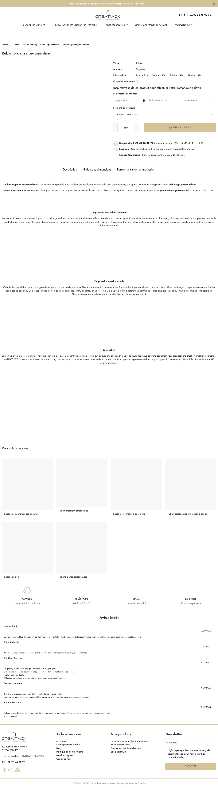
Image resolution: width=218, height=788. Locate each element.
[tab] (70, 169)
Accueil (5, 44)
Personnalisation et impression (136, 169)
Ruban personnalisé (50, 44)
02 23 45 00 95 (16, 762)
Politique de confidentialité (69, 751)
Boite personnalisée (117, 25)
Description (70, 169)
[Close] (214, 4)
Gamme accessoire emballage (151, 25)
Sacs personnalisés (34, 25)
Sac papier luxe (118, 751)
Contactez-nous (63, 759)
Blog (58, 748)
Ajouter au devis (180, 127)
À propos (61, 741)
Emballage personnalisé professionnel (76, 25)
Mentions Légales (64, 755)
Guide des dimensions (97, 169)
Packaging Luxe (183, 25)
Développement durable (68, 744)
